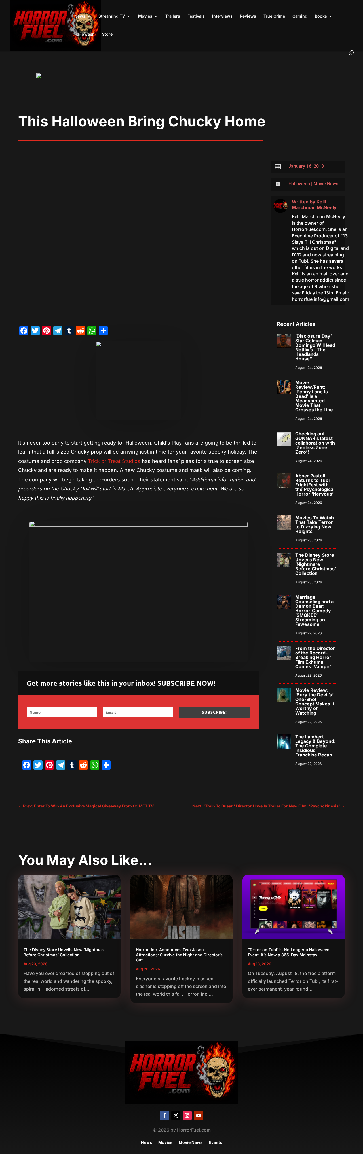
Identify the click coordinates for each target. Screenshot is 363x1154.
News (79, 16)
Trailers (172, 16)
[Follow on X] (175, 1115)
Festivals (196, 16)
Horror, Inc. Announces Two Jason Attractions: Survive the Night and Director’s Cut (179, 954)
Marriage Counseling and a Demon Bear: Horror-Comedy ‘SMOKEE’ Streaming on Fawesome (314, 610)
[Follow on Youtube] (198, 1115)
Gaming (299, 16)
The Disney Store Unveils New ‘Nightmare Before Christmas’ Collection (315, 564)
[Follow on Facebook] (164, 1115)
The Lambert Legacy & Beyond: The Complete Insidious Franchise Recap (315, 746)
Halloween (84, 34)
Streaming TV (111, 16)
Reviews (248, 16)
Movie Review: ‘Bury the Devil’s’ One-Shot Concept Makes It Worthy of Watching (314, 701)
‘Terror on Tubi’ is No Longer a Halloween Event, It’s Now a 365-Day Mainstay (289, 952)
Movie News (325, 183)
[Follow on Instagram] (187, 1115)
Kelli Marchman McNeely (314, 205)
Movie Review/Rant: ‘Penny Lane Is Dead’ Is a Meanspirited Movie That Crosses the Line (314, 396)
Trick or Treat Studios (114, 461)
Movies (145, 16)
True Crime (274, 16)
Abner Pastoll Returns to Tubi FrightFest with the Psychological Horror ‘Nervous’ (314, 485)
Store (107, 34)
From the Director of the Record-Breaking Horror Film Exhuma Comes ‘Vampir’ (315, 657)
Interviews (222, 16)
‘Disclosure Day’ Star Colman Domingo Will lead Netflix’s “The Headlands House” (315, 347)
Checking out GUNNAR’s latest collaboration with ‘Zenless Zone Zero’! (315, 443)
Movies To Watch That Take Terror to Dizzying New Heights (314, 524)
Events (215, 1142)
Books (321, 16)
